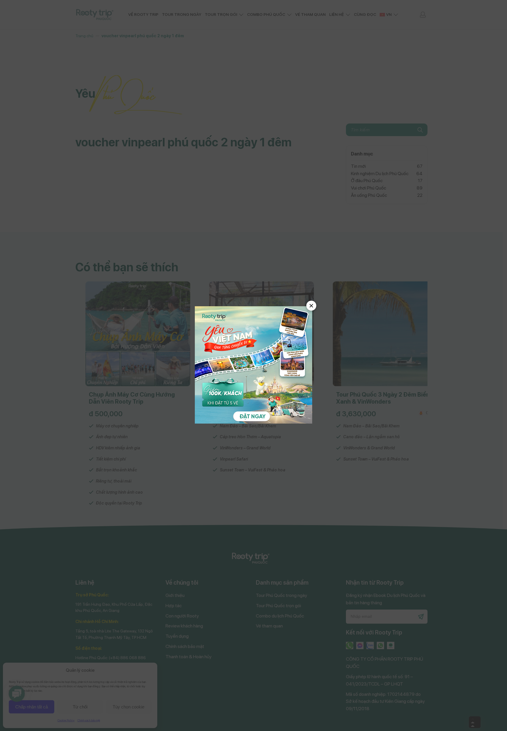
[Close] (311, 306)
